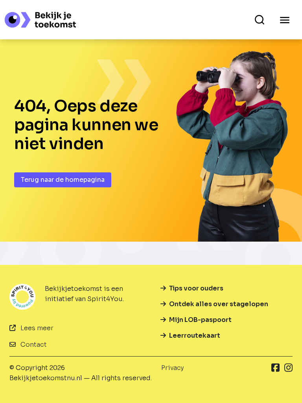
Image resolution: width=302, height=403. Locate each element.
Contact (33, 344)
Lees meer (36, 328)
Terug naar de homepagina (63, 180)
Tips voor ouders (196, 288)
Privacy (172, 368)
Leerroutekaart (194, 335)
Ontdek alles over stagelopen (218, 304)
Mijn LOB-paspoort (200, 320)
